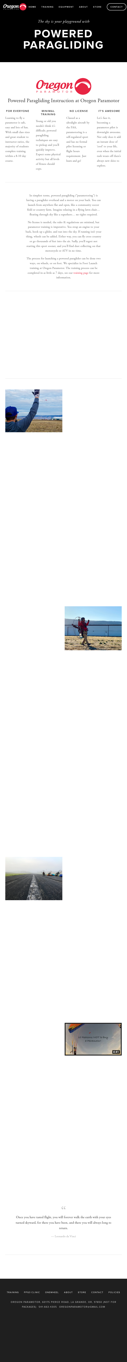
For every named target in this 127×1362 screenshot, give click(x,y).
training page (80, 273)
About (83, 6)
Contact (116, 6)
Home (32, 6)
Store (97, 6)
